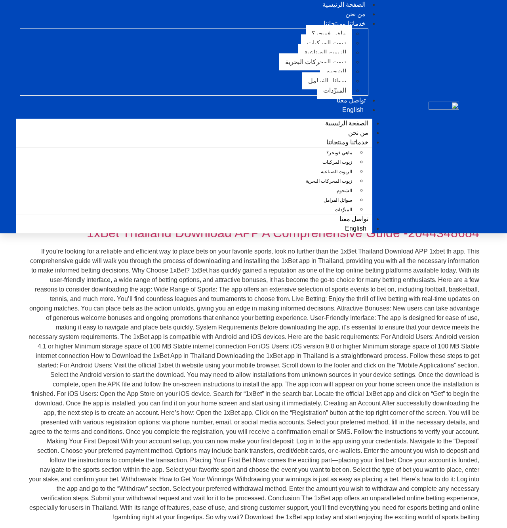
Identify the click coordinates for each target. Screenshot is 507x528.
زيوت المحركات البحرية (315, 62)
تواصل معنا (353, 219)
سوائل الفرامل (327, 81)
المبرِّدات (334, 90)
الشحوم (336, 71)
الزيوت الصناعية (325, 52)
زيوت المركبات (326, 43)
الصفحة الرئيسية (346, 123)
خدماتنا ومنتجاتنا (345, 23)
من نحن (358, 132)
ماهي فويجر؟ (329, 33)
